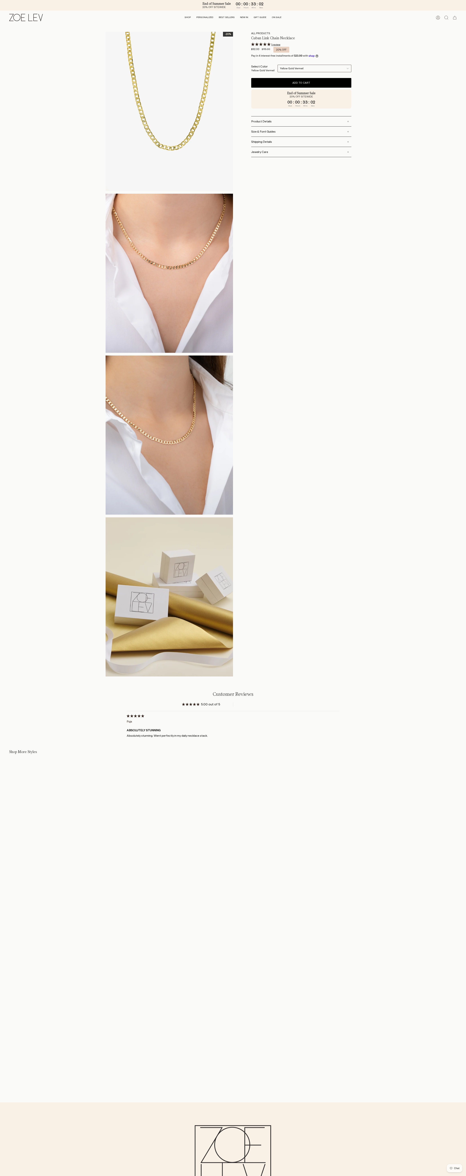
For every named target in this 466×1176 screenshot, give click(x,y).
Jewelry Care (259, 152)
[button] (188, 17)
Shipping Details (261, 141)
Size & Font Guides (263, 131)
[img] (135, 716)
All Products (260, 33)
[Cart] (455, 18)
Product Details (261, 121)
